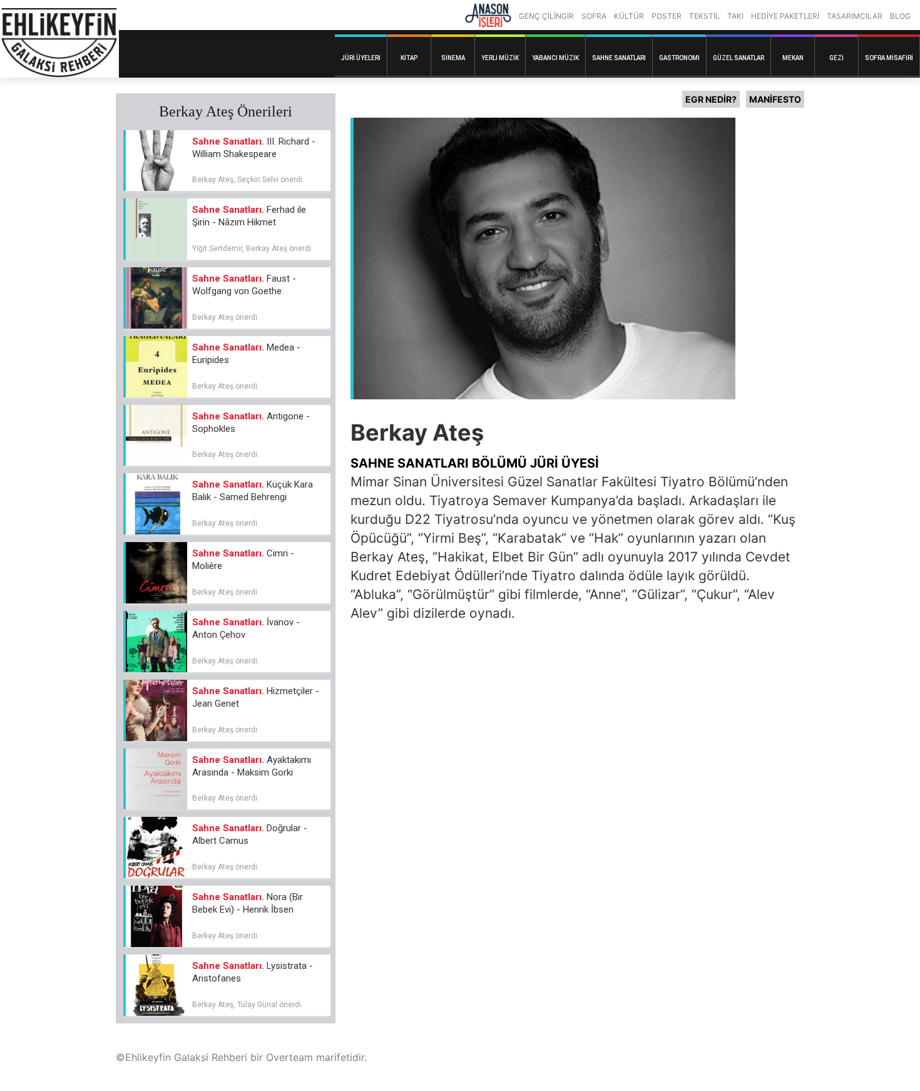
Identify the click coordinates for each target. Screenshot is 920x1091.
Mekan (793, 57)
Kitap (409, 57)
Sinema (453, 57)
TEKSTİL (704, 16)
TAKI (735, 16)
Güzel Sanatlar (738, 57)
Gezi (836, 57)
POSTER (667, 16)
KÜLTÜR (629, 16)
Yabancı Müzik (555, 57)
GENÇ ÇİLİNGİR (546, 16)
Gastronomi (679, 57)
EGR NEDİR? (711, 99)
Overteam (289, 1057)
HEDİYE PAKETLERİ (785, 16)
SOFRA (593, 16)
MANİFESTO (775, 99)
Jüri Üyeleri (361, 57)
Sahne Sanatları (619, 57)
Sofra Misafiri (889, 57)
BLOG (900, 16)
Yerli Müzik (500, 57)
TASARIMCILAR (854, 16)
